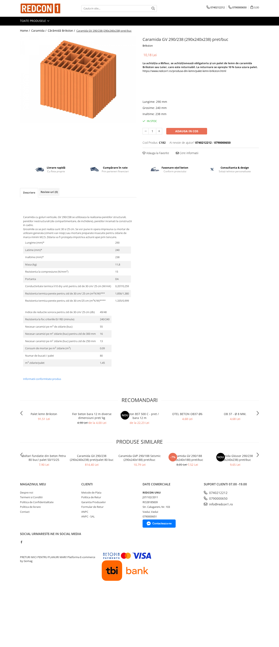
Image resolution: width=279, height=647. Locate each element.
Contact (25, 512)
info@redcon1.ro (220, 504)
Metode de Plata (91, 492)
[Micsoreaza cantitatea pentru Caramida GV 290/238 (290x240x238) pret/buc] (146, 131)
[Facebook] (21, 542)
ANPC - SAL (88, 516)
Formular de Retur (92, 507)
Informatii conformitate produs (42, 379)
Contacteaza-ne (162, 523)
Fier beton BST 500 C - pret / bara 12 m (139, 416)
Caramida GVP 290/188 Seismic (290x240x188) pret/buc (139, 458)
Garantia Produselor (93, 502)
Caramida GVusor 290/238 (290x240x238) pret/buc (235, 458)
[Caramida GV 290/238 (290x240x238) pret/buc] (78, 79)
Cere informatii (188, 153)
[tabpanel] (78, 79)
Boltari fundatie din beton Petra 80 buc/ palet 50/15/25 (44, 458)
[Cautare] (153, 8)
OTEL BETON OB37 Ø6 (187, 414)
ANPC (84, 512)
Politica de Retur (91, 497)
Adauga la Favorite (157, 153)
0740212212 (218, 493)
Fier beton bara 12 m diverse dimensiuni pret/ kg (92, 416)
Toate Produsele (33, 21)
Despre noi (26, 492)
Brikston (148, 45)
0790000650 (218, 498)
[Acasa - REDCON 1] (40, 8)
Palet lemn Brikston (44, 414)
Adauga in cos (186, 131)
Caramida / (39, 30)
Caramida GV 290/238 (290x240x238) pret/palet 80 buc (92, 458)
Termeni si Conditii (31, 497)
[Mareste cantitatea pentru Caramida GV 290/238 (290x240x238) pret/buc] (159, 131)
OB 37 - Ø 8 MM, (235, 414)
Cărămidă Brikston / (62, 30)
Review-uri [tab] (49, 192)
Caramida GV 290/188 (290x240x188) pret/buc (187, 458)
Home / (25, 30)
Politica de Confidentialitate (37, 502)
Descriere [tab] (29, 192)
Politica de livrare (30, 507)
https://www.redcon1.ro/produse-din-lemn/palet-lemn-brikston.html (184, 71)
